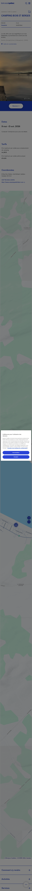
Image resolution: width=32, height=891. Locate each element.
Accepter (16, 457)
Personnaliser (16, 452)
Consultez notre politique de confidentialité (17, 448)
